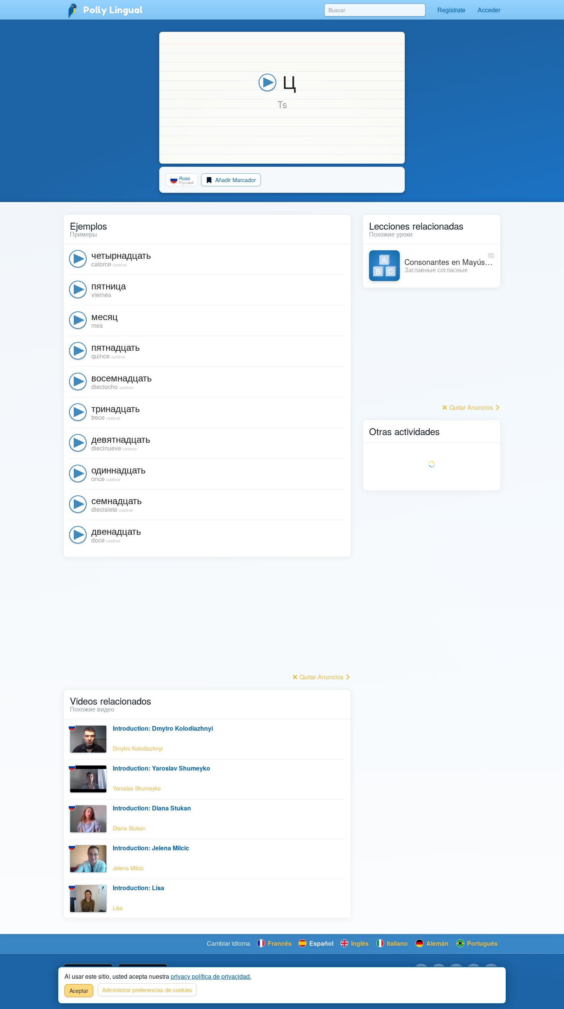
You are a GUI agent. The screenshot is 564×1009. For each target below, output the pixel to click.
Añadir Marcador (235, 180)
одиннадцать (118, 469)
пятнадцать (115, 346)
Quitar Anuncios (321, 676)
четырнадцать (121, 254)
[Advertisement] (207, 617)
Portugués (481, 943)
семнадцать (116, 500)
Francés (279, 943)
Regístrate (451, 9)
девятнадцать (120, 438)
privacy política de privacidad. (211, 976)
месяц (104, 316)
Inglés (359, 943)
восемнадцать (121, 377)
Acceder (489, 9)
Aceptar (78, 990)
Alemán (437, 943)
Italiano (396, 943)
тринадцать (115, 408)
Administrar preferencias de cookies (147, 990)
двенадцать (116, 530)
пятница (108, 285)
